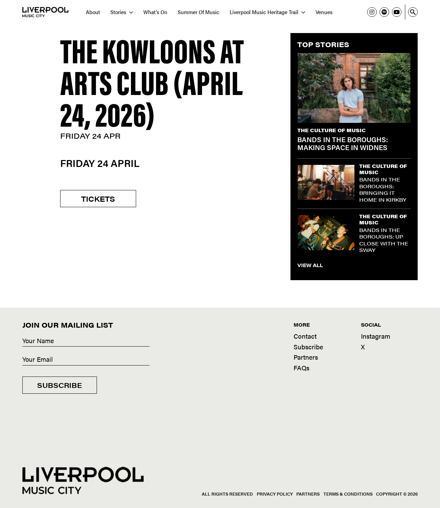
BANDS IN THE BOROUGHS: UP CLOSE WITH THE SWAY (383, 240)
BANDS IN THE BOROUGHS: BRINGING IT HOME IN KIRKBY (382, 189)
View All (310, 265)
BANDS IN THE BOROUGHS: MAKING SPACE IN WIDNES (342, 143)
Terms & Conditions (348, 493)
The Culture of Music (331, 130)
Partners (306, 357)
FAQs (301, 367)
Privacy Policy (275, 493)
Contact (305, 336)
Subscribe (59, 385)
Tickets (98, 198)
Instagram (375, 336)
